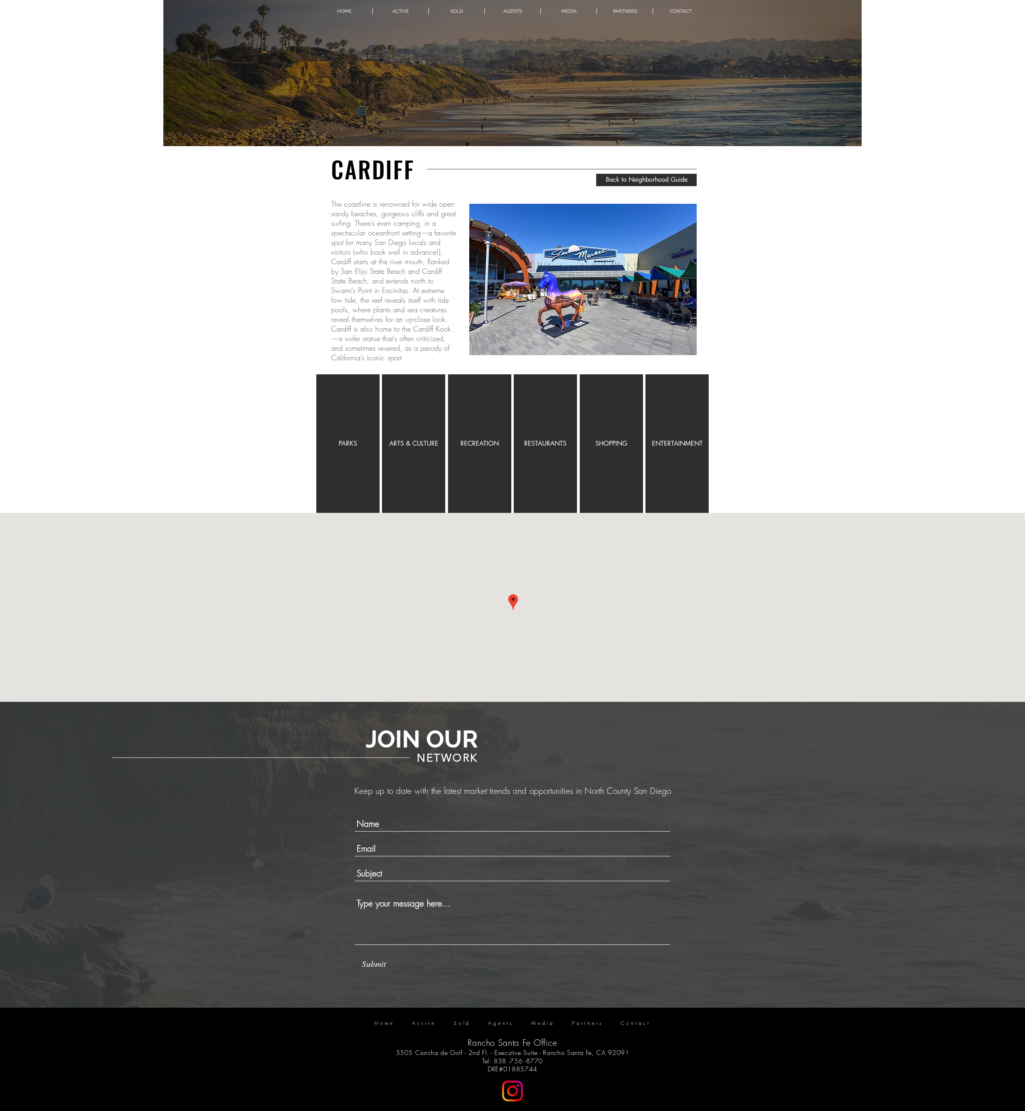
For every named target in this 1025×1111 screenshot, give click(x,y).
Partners (587, 1023)
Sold (462, 1023)
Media (543, 1023)
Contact (636, 1023)
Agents (501, 1023)
